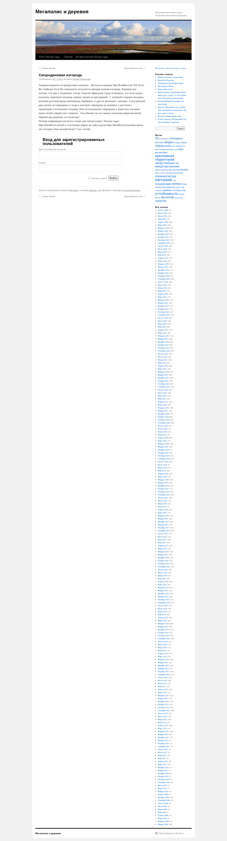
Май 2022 (162, 362)
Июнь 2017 (162, 539)
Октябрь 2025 (163, 240)
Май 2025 (162, 255)
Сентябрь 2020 (164, 422)
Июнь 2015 (162, 611)
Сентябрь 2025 (164, 243)
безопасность (164, 138)
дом (156, 149)
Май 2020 (162, 434)
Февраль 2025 (163, 264)
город (159, 145)
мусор (172, 169)
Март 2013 (162, 692)
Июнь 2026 (162, 216)
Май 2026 (162, 219)
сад (99, 190)
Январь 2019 (163, 482)
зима (175, 149)
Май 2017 (162, 542)
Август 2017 (163, 533)
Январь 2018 (163, 518)
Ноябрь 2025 (163, 237)
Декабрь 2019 (163, 449)
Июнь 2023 (162, 323)
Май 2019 (162, 470)
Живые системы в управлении (170, 77)
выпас (184, 142)
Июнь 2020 (162, 431)
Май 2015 (162, 614)
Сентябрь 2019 (164, 458)
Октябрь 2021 (163, 383)
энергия (160, 200)
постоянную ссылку (131, 190)
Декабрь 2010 (163, 773)
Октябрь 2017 (163, 527)
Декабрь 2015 (163, 593)
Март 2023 (162, 332)
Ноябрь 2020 (163, 416)
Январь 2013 (163, 698)
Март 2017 (162, 548)
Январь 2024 (163, 302)
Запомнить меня (99, 178)
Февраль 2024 (163, 299)
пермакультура (165, 175)
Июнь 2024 (162, 287)
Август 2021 (163, 389)
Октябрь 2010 (163, 779)
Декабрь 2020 (163, 413)
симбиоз (167, 190)
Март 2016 (162, 584)
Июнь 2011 (162, 755)
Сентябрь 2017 (164, 530)
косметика (161, 152)
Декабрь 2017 (163, 521)
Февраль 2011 (163, 767)
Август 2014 (163, 641)
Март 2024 (162, 296)
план (174, 180)
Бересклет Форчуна (166, 80)
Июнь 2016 (162, 575)
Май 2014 (162, 650)
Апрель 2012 (163, 725)
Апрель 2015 (163, 617)
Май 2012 (162, 722)
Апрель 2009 (163, 794)
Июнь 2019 (162, 467)
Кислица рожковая (165, 86)
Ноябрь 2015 (163, 596)
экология (167, 197)
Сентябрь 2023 (164, 314)
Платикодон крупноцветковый (170, 83)
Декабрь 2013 (163, 665)
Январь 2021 (163, 410)
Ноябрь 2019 (163, 452)
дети (173, 146)
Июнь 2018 (162, 503)
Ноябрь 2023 (163, 308)
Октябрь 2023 (163, 311)
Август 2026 (163, 210)
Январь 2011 (163, 770)
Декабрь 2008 (163, 797)
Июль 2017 (162, 536)
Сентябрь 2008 (164, 800)
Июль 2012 (162, 716)
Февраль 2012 (163, 731)
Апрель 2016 (163, 581)
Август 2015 (163, 605)
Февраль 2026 (163, 228)
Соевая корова (47, 68)
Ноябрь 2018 (163, 488)
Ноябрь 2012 (163, 704)
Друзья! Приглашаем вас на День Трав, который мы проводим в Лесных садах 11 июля (172, 110)
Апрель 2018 (163, 509)
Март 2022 (162, 368)
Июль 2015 (162, 608)
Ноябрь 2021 (163, 380)
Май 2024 (162, 290)
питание (93, 190)
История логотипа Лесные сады (92, 56)
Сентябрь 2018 (164, 494)
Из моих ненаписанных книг (169, 116)
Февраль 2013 (163, 695)
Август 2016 (163, 569)
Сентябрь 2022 (164, 350)
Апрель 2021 (163, 401)
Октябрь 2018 (163, 491)
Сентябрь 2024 (164, 279)
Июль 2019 (162, 464)
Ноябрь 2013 (163, 668)
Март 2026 (162, 225)
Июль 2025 (162, 249)
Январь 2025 (163, 267)
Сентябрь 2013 (164, 674)
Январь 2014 (163, 662)
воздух (177, 142)
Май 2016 (162, 578)
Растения (73, 190)
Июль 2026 (162, 213)
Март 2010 (162, 788)
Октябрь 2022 (163, 347)
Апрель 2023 (163, 329)
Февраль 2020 (163, 443)
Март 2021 (162, 404)
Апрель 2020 (163, 437)
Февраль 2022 (163, 371)
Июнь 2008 (162, 809)
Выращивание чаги (134, 68)
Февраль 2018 (163, 515)
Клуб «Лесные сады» (49, 56)
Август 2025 (163, 246)
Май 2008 (162, 812)
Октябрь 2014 (163, 635)
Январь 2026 (163, 231)
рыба (178, 187)
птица (184, 183)
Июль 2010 (162, 785)
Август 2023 (163, 317)
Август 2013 (163, 677)
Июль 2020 (162, 428)
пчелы (158, 187)
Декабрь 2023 (163, 305)
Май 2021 (162, 398)
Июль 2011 (162, 752)
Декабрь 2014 (163, 629)
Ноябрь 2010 (163, 776)
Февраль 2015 (163, 623)
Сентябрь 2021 (164, 386)
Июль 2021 (162, 392)
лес (177, 163)
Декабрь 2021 (163, 377)
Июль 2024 (162, 284)
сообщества (179, 190)
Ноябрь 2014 (163, 632)
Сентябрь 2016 (164, 566)
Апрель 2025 (163, 258)
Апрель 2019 (163, 473)
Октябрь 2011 (163, 743)
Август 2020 (163, 425)
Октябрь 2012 (163, 707)
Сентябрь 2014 (164, 638)
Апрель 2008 (163, 815)
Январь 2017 (163, 554)
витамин (159, 142)
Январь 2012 (163, 734)
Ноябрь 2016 (163, 560)
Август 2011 (163, 749)
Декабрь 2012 (163, 701)
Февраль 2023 (163, 335)
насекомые (182, 169)
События (68, 56)
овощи (169, 172)
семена (158, 190)
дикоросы (180, 145)
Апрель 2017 (163, 545)
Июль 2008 (162, 806)
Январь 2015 (163, 626)
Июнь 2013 (162, 683)
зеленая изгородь (166, 149)
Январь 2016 (163, 590)
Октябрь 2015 (163, 599)
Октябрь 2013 (163, 671)
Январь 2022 (163, 374)
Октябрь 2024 (163, 276)
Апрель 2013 (163, 689)
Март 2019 (162, 476)
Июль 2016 (162, 572)
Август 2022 (163, 353)
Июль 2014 (162, 644)
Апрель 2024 (163, 293)
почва (176, 183)
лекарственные (165, 163)
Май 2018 (162, 506)
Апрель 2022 (163, 365)
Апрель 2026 (163, 222)
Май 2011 (162, 758)
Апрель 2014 (163, 653)
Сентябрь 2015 (164, 602)
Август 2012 (163, 713)
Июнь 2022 (162, 359)
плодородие (163, 183)
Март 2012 (162, 728)
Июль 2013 (162, 680)
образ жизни (160, 172)
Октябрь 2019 (163, 455)
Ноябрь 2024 (163, 273)
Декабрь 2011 (163, 737)
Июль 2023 (162, 320)
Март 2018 (162, 512)
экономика (178, 197)
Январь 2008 (163, 824)
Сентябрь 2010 (164, 782)
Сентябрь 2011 (164, 746)
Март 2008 (162, 818)
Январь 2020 (163, 446)
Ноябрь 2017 (163, 524)
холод (181, 193)
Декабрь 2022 (163, 341)
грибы (167, 145)
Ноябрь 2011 (163, 740)
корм (180, 149)
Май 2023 (162, 326)
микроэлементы (161, 169)
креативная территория (164, 157)
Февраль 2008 (163, 821)
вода (169, 141)
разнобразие (168, 187)
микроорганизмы (167, 166)
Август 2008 (163, 803)
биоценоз (176, 138)
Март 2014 (162, 656)
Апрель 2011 (163, 761)
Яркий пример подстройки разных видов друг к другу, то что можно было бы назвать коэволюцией (172, 95)
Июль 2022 (162, 356)
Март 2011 (162, 764)
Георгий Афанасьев (81, 79)
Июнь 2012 (162, 719)
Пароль (42, 162)
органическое (177, 172)
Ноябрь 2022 (163, 344)
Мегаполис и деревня (62, 11)
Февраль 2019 (163, 479)
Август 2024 (163, 281)
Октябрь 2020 (163, 419)
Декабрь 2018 (163, 485)
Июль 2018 (162, 500)
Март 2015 (162, 620)
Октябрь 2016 (163, 563)
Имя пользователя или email (52, 149)
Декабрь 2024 (163, 270)
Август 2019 (163, 461)
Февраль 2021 (163, 407)
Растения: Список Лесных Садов (170, 68)
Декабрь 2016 (163, 557)
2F (157, 138)
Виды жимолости (165, 89)
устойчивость (166, 193)
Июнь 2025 (162, 252)
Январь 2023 (163, 338)
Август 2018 (163, 497)
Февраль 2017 (163, 551)
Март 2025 (162, 261)
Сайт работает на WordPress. (171, 833)
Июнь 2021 (162, 395)
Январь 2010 (163, 791)
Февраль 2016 (163, 587)
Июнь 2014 (162, 647)
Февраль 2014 (163, 659)
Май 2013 (162, 686)
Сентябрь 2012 (164, 710)
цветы (157, 197)
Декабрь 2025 (163, 234)
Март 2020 (162, 440)
